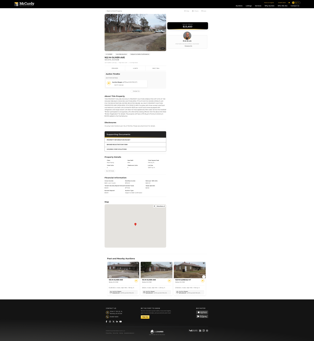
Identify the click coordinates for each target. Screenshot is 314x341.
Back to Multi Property (114, 11)
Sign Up (145, 317)
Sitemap (121, 333)
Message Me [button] (188, 46)
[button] (135, 91)
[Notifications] (289, 2)
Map (188, 11)
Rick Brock (187, 41)
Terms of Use (115, 333)
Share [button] (196, 11)
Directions (160, 206)
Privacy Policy (109, 333)
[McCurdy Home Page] (24, 3)
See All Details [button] (110, 171)
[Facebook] (106, 321)
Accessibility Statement (129, 333)
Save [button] (204, 11)
